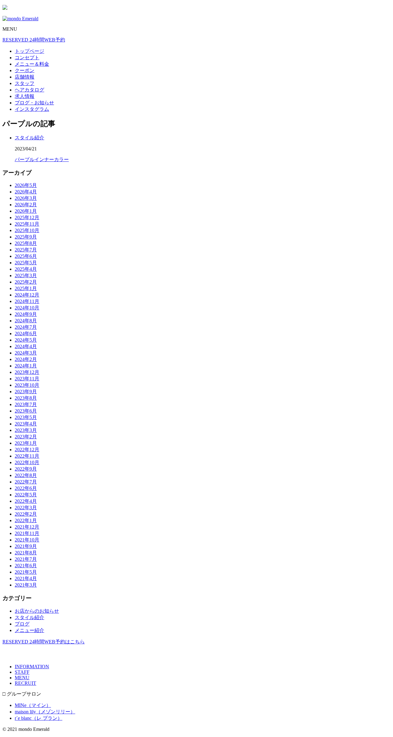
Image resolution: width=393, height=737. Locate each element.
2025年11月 (27, 224)
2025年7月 (26, 249)
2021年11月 (27, 533)
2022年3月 (26, 507)
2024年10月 (27, 307)
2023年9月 (26, 391)
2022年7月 (26, 481)
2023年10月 (27, 385)
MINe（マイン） (33, 705)
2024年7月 (26, 327)
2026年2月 (26, 204)
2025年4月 (26, 269)
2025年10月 (27, 230)
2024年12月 (27, 294)
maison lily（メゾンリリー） (45, 711)
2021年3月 (26, 585)
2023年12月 (27, 372)
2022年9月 (26, 468)
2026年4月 (26, 191)
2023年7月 (26, 404)
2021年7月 (26, 559)
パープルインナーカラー (42, 159)
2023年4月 (26, 423)
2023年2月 (26, 436)
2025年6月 (26, 256)
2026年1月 (26, 211)
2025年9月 (26, 236)
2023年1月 (26, 443)
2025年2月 (26, 282)
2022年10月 (27, 462)
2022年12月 (27, 449)
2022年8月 (26, 475)
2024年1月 (26, 365)
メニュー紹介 (29, 630)
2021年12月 (27, 526)
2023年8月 (26, 398)
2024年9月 (26, 314)
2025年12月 (27, 217)
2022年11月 (27, 456)
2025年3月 (26, 275)
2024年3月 (26, 352)
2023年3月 (26, 430)
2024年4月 (26, 346)
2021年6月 (26, 565)
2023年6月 (26, 410)
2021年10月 (27, 539)
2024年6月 (26, 333)
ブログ (22, 623)
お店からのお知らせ (37, 611)
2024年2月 (26, 359)
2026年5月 (26, 185)
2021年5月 (26, 572)
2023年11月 (27, 378)
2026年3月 (26, 198)
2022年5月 (26, 494)
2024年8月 (26, 320)
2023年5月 (26, 417)
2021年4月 (26, 578)
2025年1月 (26, 288)
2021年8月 (26, 552)
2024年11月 (27, 301)
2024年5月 (26, 340)
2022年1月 (26, 520)
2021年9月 (26, 546)
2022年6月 (26, 488)
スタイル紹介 (29, 137)
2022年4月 (26, 501)
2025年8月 (26, 243)
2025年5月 (26, 262)
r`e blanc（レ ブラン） (38, 718)
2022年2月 (26, 514)
